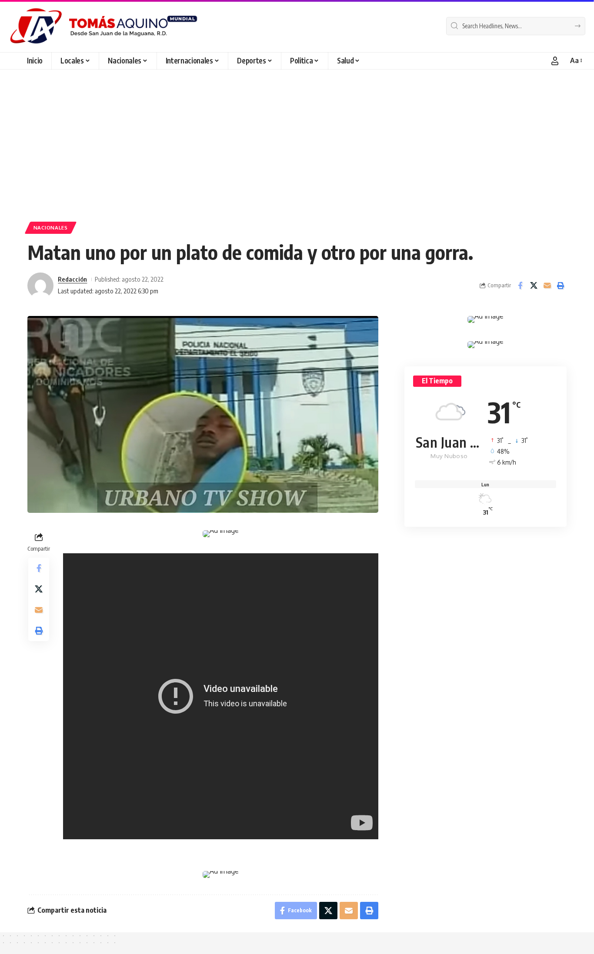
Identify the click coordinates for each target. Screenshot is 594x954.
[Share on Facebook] (520, 286)
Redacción (72, 279)
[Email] (547, 286)
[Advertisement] (297, 135)
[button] (555, 61)
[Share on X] (533, 286)
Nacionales (50, 227)
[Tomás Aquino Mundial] (104, 26)
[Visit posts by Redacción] (40, 286)
